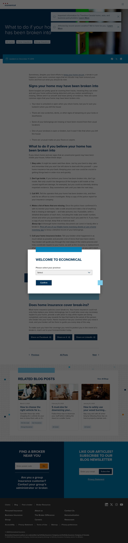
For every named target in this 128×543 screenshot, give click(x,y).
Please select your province (48, 268)
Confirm (43, 282)
